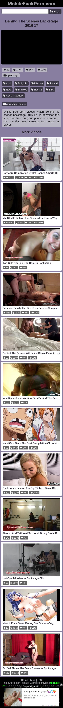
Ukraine (38, 83)
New (8, 89)
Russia (37, 89)
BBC (51, 89)
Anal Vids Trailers (16, 104)
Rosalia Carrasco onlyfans (35, 683)
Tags (32, 680)
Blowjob (22, 89)
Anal (8, 83)
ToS (39, 680)
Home (24, 680)
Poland (53, 83)
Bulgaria (22, 83)
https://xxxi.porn (12, 683)
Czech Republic (15, 95)
